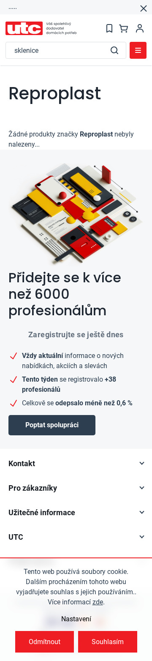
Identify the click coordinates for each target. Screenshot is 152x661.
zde (97, 602)
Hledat (114, 50)
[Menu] (138, 50)
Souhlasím (108, 642)
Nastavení (76, 619)
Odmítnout (44, 642)
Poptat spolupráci (52, 425)
